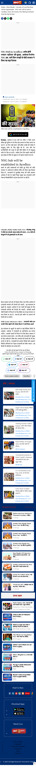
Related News (9, 506)
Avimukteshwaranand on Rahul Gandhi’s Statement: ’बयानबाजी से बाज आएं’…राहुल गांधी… (24, 458)
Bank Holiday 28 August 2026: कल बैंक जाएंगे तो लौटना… (23, 444)
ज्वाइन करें (7, 359)
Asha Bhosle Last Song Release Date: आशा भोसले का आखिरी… (22, 635)
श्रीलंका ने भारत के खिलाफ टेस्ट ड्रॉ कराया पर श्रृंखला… (22, 645)
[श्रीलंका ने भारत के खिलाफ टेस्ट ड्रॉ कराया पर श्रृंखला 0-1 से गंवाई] (7, 647)
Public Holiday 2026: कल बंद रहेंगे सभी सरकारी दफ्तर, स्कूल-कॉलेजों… (22, 603)
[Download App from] (19, 711)
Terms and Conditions (18, 746)
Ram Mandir (11, 7)
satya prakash (9, 97)
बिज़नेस (14, 619)
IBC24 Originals (20, 449)
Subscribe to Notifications (33, 389)
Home (3, 7)
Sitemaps (27, 693)
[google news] (19, 694)
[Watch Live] (19, 733)
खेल (14, 649)
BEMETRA (19, 465)
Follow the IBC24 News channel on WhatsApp (18, 352)
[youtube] (16, 694)
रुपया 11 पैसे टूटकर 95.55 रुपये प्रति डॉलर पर (22, 655)
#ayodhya (27, 376)
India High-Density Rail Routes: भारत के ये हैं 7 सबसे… (23, 392)
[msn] (31, 694)
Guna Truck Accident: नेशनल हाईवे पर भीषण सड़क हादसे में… (24, 491)
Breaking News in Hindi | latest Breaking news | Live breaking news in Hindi (23, 399)
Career (18, 751)
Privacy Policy (18, 742)
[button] (2, 3)
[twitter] (13, 694)
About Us (18, 753)
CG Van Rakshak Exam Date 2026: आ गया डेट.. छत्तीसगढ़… (23, 473)
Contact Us (18, 749)
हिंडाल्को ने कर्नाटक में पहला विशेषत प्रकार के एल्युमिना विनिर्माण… (21, 675)
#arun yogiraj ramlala (12, 376)
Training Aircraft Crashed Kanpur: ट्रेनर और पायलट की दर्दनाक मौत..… (24, 426)
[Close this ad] (34, 763)
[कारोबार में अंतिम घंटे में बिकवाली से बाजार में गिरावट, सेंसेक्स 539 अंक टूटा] (7, 617)
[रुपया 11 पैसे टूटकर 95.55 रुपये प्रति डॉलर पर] (7, 657)
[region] (18, 36)
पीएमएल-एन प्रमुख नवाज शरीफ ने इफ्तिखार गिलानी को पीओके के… (21, 625)
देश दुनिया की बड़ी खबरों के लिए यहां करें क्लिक (18, 350)
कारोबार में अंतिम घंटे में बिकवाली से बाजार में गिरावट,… (21, 615)
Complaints (17, 744)
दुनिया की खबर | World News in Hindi (21, 629)
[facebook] (9, 694)
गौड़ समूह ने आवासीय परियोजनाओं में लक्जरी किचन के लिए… (22, 665)
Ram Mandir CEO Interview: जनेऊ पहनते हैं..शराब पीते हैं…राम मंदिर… (22, 555)
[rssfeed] (23, 694)
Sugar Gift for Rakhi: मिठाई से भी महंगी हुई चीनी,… (24, 409)
